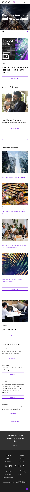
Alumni (8, 458)
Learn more (15, 128)
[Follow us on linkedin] (6, 465)
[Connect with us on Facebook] (15, 465)
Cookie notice (22, 475)
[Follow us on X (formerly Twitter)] (10, 465)
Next (27, 139)
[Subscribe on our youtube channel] (24, 465)
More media (15, 421)
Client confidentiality (22, 471)
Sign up (15, 445)
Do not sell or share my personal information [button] (21, 482)
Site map (8, 471)
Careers (21, 458)
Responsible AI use (8, 482)
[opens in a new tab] (20, 465)
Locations (8, 461)
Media (22, 455)
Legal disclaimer (8, 477)
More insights (15, 289)
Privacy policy (8, 474)
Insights (8, 455)
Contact (21, 461)
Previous (3, 139)
